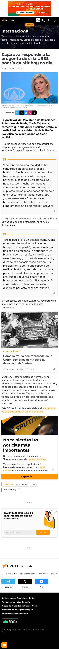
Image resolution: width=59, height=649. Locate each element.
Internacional (11, 351)
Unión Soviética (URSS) (12, 490)
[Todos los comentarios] (4, 645)
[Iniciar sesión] (43, 20)
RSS (33, 609)
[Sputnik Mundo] (8, 21)
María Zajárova (21, 484)
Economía (43, 573)
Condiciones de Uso (26, 598)
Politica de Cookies (31, 606)
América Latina (9, 573)
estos (32, 459)
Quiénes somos (8, 598)
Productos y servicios (11, 602)
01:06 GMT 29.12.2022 (11, 68)
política (34, 484)
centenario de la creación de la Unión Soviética (28, 410)
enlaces (41, 459)
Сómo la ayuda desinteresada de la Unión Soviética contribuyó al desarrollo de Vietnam (27, 359)
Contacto (26, 602)
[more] (54, 211)
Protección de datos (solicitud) (15, 609)
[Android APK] (10, 621)
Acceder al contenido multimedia (14, 107)
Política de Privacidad (11, 606)
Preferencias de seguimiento (14, 613)
